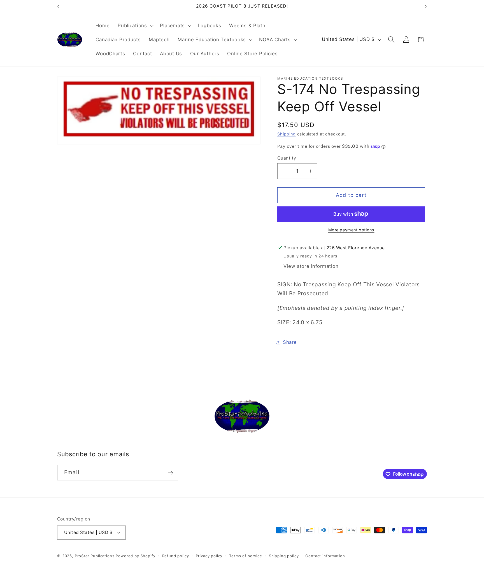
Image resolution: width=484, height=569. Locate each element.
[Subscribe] (170, 473)
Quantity (286, 158)
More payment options (351, 229)
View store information (310, 266)
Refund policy (175, 555)
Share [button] (290, 342)
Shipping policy (284, 555)
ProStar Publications (95, 555)
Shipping (286, 134)
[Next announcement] (426, 6)
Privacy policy (209, 555)
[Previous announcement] (58, 6)
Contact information (325, 555)
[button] (135, 26)
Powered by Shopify (135, 555)
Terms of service (245, 555)
